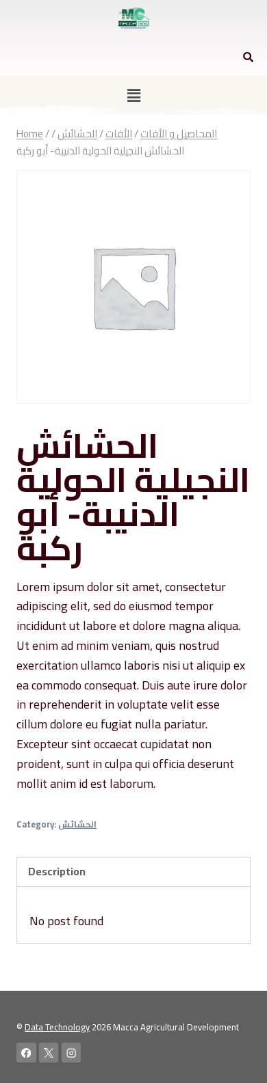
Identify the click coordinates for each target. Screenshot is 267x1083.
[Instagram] (71, 1053)
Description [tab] (57, 871)
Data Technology (57, 1027)
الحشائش (77, 824)
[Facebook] (26, 1053)
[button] (133, 95)
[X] (49, 1053)
